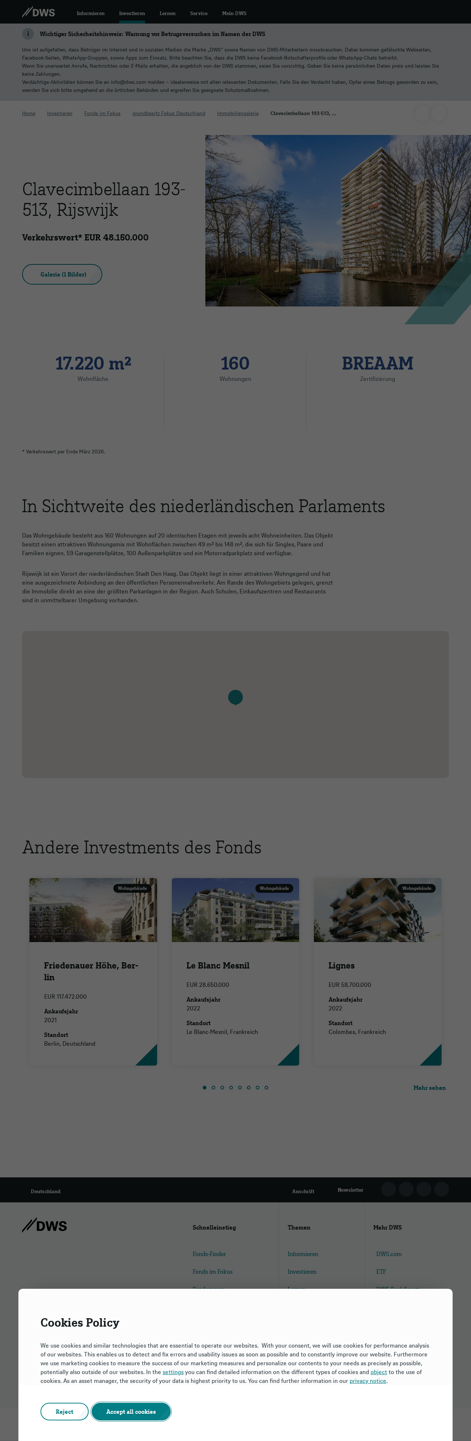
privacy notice (368, 1381)
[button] (64, 1411)
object (379, 1372)
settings (173, 1372)
